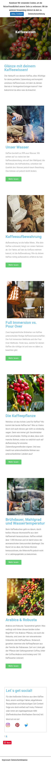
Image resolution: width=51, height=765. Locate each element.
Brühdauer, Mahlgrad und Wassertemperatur (25, 521)
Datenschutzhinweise (19, 760)
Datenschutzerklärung (36, 14)
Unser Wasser (17, 147)
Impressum (6, 760)
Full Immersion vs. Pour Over (21, 324)
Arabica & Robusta (21, 620)
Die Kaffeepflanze (21, 416)
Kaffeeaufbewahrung (24, 236)
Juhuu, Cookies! (17, 14)
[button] (13, 179)
